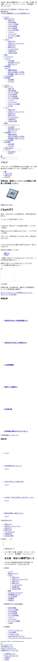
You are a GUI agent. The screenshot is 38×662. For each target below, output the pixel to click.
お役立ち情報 (12, 53)
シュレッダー (12, 34)
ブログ (6, 39)
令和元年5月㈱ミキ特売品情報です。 (16, 320)
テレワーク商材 (13, 24)
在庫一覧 (11, 20)
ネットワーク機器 (14, 36)
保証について (12, 64)
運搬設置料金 (12, 70)
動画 (5, 55)
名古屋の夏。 (8, 409)
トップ (6, 16)
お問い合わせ (8, 148)
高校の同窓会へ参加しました (14, 513)
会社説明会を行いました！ (13, 466)
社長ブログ (11, 45)
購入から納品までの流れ (16, 72)
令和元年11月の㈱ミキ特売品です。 (16, 342)
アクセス (11, 81)
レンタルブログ (13, 49)
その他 (10, 37)
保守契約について (14, 62)
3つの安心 (11, 60)
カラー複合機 (12, 28)
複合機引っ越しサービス (16, 74)
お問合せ (5, 11)
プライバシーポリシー (15, 630)
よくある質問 (8, 76)
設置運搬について (14, 594)
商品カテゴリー (9, 18)
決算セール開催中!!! (11, 387)
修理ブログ (11, 47)
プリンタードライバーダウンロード (20, 638)
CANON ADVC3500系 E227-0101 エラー (19, 497)
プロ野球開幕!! (9, 365)
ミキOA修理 (12, 632)
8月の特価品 (12, 22)
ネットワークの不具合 (9, 294)
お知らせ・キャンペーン (16, 43)
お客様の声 (11, 51)
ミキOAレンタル (13, 634)
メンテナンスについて (15, 592)
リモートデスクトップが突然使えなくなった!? (17, 292)
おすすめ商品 (12, 26)
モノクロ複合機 (13, 30)
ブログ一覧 (8, 173)
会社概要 (7, 78)
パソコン (11, 32)
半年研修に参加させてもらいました (16, 431)
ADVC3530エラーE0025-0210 (13, 481)
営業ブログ (11, 41)
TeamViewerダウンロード (16, 636)
